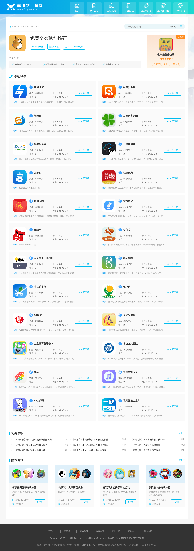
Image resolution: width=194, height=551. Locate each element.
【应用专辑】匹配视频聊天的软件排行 (90, 445)
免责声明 (100, 531)
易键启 (37, 172)
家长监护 (116, 531)
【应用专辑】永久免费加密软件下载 (89, 450)
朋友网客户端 (130, 115)
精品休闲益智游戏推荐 (24, 487)
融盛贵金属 (129, 87)
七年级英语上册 (165, 54)
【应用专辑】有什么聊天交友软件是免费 (32, 439)
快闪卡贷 (39, 87)
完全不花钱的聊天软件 (85, 64)
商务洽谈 (84, 531)
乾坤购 (126, 286)
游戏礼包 (181, 11)
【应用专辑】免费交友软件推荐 (145, 445)
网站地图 (148, 531)
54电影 (38, 315)
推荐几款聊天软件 (114, 64)
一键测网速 (129, 144)
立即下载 (85, 93)
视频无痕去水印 (131, 400)
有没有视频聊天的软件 (55, 64)
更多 (180, 433)
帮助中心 (132, 531)
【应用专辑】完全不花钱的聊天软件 (30, 445)
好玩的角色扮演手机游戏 (116, 487)
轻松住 (37, 115)
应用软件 (129, 11)
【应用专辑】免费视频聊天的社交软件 (90, 439)
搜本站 (173, 26)
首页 (77, 11)
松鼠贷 (126, 229)
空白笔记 (128, 201)
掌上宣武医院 (130, 343)
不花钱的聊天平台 (23, 64)
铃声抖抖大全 (130, 372)
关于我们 (52, 531)
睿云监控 (128, 258)
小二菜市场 (40, 286)
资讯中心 (94, 11)
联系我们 (68, 531)
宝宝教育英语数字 (44, 343)
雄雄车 (37, 229)
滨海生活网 (40, 144)
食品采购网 (129, 315)
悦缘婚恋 (128, 172)
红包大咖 (39, 201)
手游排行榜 (163, 11)
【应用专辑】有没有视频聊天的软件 (148, 439)
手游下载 (111, 11)
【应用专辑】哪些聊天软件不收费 (29, 450)
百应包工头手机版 (44, 258)
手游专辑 (146, 11)
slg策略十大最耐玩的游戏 (71, 487)
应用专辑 (30, 26)
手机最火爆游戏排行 (159, 487)
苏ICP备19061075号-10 (132, 538)
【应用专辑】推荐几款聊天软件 (145, 450)
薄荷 (36, 372)
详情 (40, 502)
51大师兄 (39, 400)
